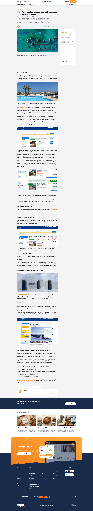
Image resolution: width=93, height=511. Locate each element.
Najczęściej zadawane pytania (33, 471)
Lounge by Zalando (20, 480)
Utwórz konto (73, 1)
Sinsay (18, 475)
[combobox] (32, 2)
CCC (18, 485)
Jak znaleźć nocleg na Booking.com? (67, 34)
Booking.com (22, 107)
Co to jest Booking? (64, 32)
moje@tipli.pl (44, 497)
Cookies (42, 473)
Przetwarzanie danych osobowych (46, 471)
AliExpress (19, 471)
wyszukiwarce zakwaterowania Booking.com (26, 380)
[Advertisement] (24, 63)
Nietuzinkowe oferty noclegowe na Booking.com (66, 39)
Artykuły (30, 476)
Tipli (18, 7)
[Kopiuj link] (56, 27)
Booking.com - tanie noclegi (65, 35)
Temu (18, 473)
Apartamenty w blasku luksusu (66, 37)
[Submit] (39, 2)
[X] (51, 27)
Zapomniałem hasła (56, 476)
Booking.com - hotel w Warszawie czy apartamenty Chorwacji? (67, 42)
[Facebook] (49, 27)
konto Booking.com (37, 360)
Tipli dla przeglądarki (32, 473)
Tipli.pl (33, 104)
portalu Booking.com (23, 294)
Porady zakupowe (22, 7)
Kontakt (54, 478)
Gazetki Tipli (31, 480)
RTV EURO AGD (19, 478)
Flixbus (18, 476)
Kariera (42, 475)
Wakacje (26, 7)
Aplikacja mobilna (32, 475)
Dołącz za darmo (70, 403)
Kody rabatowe (31, 478)
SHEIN (18, 483)
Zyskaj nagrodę (49, 455)
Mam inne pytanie (55, 475)
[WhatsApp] (54, 27)
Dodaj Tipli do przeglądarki (24, 453)
